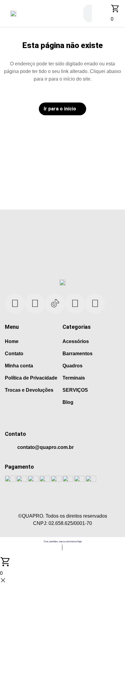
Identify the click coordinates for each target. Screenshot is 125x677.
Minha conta (19, 365)
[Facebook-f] (95, 303)
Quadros (72, 365)
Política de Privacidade (31, 377)
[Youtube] (35, 303)
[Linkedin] (15, 303)
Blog (67, 402)
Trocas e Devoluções (29, 390)
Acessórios (75, 341)
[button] (4, 13)
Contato (14, 353)
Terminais (73, 377)
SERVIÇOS (75, 390)
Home (12, 341)
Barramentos (77, 353)
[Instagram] (75, 303)
